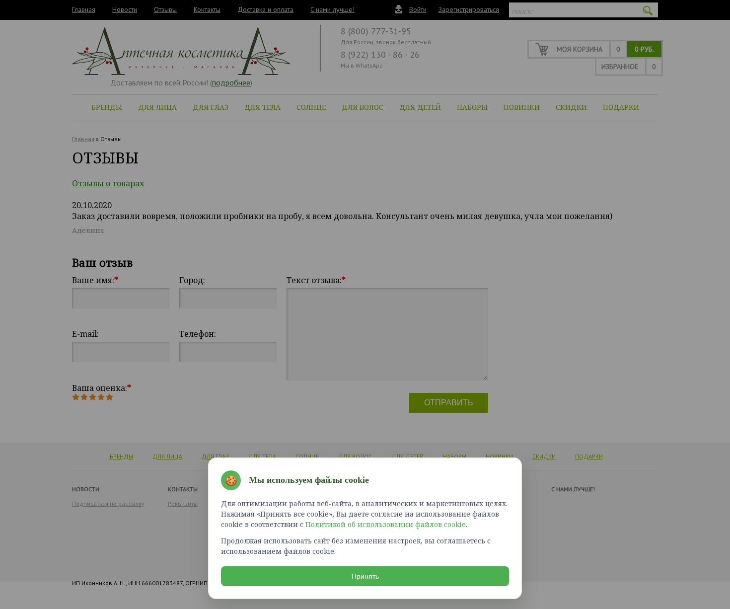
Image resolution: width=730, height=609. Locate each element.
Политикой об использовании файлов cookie (385, 524)
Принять (365, 576)
